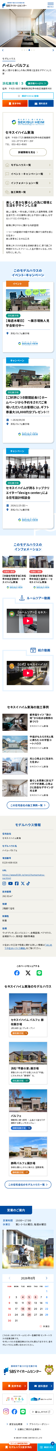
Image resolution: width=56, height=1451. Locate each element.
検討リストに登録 (30, 95)
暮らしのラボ (41, 1411)
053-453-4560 (19, 144)
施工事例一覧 (18, 192)
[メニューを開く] (50, 4)
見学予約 (16, 103)
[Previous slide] (3, 50)
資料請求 (43, 103)
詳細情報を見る (26, 152)
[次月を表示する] (47, 1278)
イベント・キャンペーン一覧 (27, 174)
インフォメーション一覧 (24, 183)
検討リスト (49, 1446)
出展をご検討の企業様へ (29, 1429)
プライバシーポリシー (39, 1424)
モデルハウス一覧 (21, 165)
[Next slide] (53, 50)
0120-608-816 (9, 862)
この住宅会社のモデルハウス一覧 (27, 1184)
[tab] (22, 50)
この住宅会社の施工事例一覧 (27, 805)
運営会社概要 (15, 1424)
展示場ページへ (35, 83)
